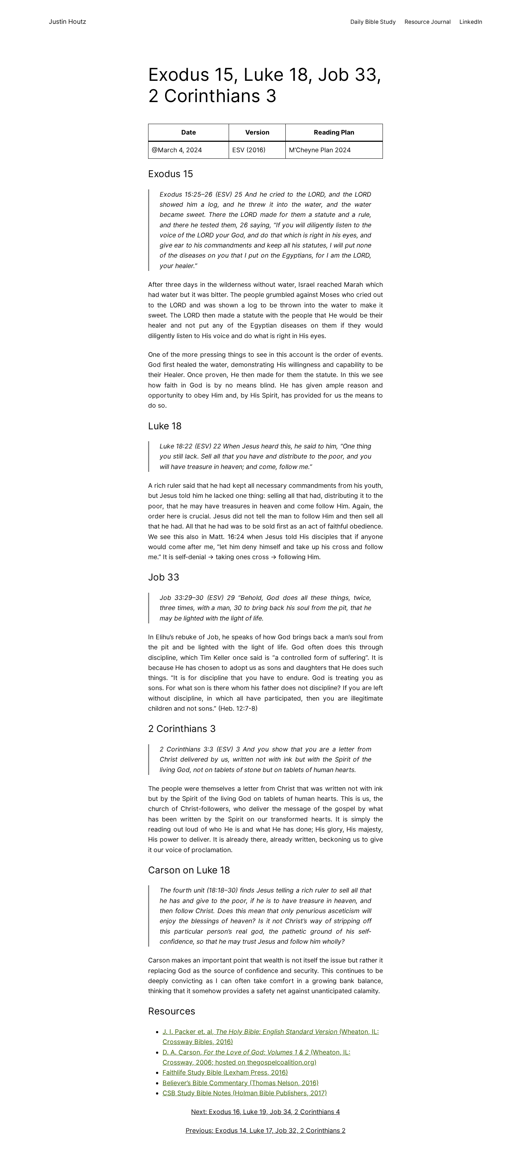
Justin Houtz (67, 21)
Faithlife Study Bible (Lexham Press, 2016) (225, 1072)
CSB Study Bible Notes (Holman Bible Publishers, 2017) (245, 1093)
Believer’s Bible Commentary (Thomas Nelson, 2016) (241, 1083)
